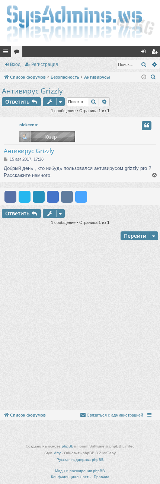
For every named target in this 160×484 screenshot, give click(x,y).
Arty (57, 453)
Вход (15, 64)
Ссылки (7, 53)
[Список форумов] (80, 23)
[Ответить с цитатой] (146, 125)
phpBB (68, 446)
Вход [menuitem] (145, 53)
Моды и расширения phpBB (80, 471)
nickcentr (28, 125)
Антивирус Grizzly (32, 91)
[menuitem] (153, 77)
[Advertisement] (80, 326)
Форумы (18, 53)
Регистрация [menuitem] (156, 53)
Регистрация (44, 64)
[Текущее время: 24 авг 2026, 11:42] (143, 77)
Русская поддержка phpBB (80, 460)
